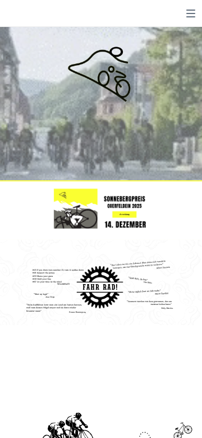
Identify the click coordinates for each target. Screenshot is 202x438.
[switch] (191, 13)
